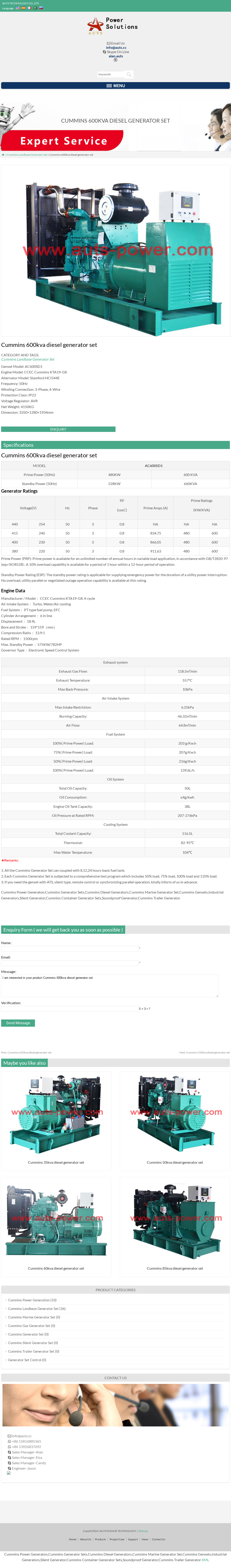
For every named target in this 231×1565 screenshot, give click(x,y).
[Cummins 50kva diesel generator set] (175, 1152)
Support (133, 1539)
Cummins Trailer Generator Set (31, 1351)
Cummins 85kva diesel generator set (175, 1268)
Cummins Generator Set (26, 1334)
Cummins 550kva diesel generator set (204, 1052)
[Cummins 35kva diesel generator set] (56, 1152)
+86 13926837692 (26, 1446)
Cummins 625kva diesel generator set (26, 1052)
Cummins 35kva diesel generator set (56, 1162)
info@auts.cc (116, 47)
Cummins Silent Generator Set (30, 1343)
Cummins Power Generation (29, 1300)
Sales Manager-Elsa (27, 1457)
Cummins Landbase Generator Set (27, 154)
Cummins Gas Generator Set (29, 1326)
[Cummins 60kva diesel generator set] (56, 1258)
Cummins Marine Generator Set (31, 1317)
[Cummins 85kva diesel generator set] (175, 1258)
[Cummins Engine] (115, 32)
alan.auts (116, 56)
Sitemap (143, 1531)
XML (205, 1560)
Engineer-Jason (24, 1468)
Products (100, 1539)
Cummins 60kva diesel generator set (56, 1268)
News (145, 1539)
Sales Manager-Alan (27, 1452)
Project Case (117, 1539)
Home (72, 1539)
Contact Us (158, 1539)
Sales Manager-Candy (29, 1463)
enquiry (58, 429)
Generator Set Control (24, 1360)
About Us (85, 1539)
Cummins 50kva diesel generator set (175, 1162)
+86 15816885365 (26, 1441)
